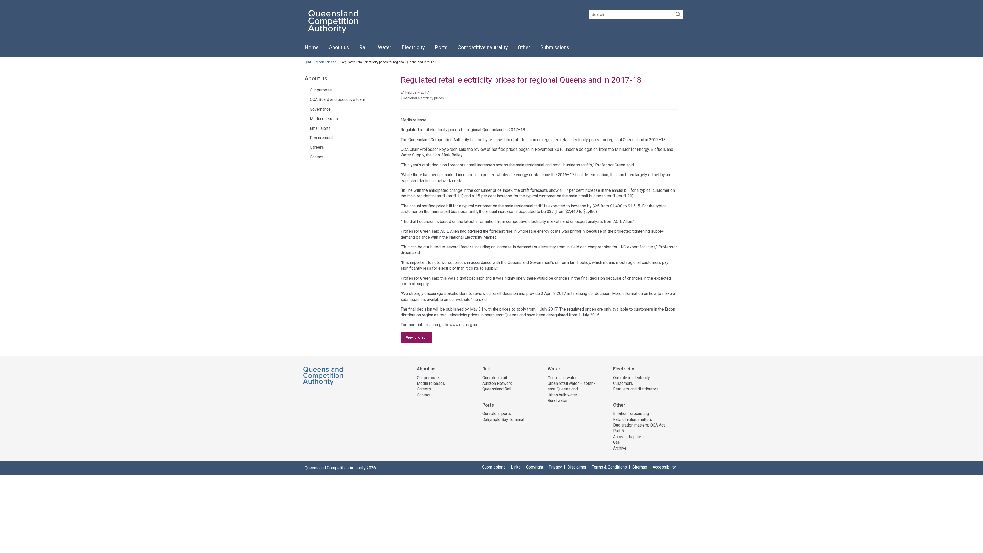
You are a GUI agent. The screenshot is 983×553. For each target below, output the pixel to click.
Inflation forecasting (631, 413)
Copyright (534, 467)
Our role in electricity (631, 377)
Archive (619, 448)
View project (416, 337)
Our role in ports (496, 413)
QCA (308, 62)
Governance (320, 109)
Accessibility (664, 467)
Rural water (558, 400)
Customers (623, 383)
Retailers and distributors (635, 389)
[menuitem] (312, 50)
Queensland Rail (496, 389)
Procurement (321, 137)
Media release (326, 62)
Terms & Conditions (609, 467)
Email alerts (320, 128)
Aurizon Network (497, 383)
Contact (316, 157)
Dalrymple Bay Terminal (503, 419)
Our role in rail (494, 377)
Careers (317, 147)
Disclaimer (576, 467)
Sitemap (639, 467)
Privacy (555, 467)
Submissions (494, 467)
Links (516, 467)
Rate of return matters (632, 419)
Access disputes (628, 436)
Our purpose (321, 90)
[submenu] (339, 48)
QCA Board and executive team (337, 99)
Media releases (324, 118)
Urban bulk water (562, 394)
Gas (616, 442)
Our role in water (562, 377)
